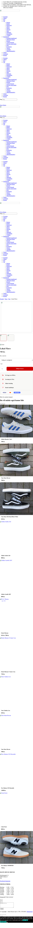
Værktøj (8, 49)
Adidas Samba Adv (5, 555)
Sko (4, 19)
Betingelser (30, 911)
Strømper (8, 32)
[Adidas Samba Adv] (16, 537)
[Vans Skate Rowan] (16, 460)
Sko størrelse (3, 355)
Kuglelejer (9, 46)
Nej (26, 920)
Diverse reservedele (11, 44)
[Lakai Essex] (16, 808)
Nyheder (5, 16)
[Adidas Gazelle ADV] (16, 576)
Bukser (8, 22)
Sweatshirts (9, 34)
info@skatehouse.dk (5, 879)
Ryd (1, 363)
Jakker (8, 26)
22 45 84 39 (5, 878)
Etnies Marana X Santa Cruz (8, 671)
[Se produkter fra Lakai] (2, 344)
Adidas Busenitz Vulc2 (6, 439)
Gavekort (5, 54)
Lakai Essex (4, 826)
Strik (7, 31)
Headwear (9, 25)
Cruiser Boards (10, 42)
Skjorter (8, 29)
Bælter (8, 24)
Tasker (5, 52)
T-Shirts (8, 35)
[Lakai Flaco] (16, 317)
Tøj (4, 21)
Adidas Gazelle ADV (6, 594)
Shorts (8, 28)
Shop (6, 299)
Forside (2, 299)
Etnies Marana (4, 633)
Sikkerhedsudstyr (10, 51)
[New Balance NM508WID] (16, 847)
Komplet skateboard (11, 38)
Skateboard (6, 36)
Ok (24, 920)
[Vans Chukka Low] (16, 692)
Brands (5, 55)
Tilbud (4, 18)
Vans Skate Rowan (5, 478)
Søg (1, 99)
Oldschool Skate (10, 39)
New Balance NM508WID (7, 865)
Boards (8, 41)
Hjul (7, 45)
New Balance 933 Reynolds (7, 788)
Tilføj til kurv (20, 368)
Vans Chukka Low (5, 710)
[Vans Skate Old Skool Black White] (16, 498)
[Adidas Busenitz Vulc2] (16, 421)
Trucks (8, 48)
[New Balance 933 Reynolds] (16, 770)
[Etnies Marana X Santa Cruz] (16, 653)
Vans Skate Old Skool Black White (9, 516)
